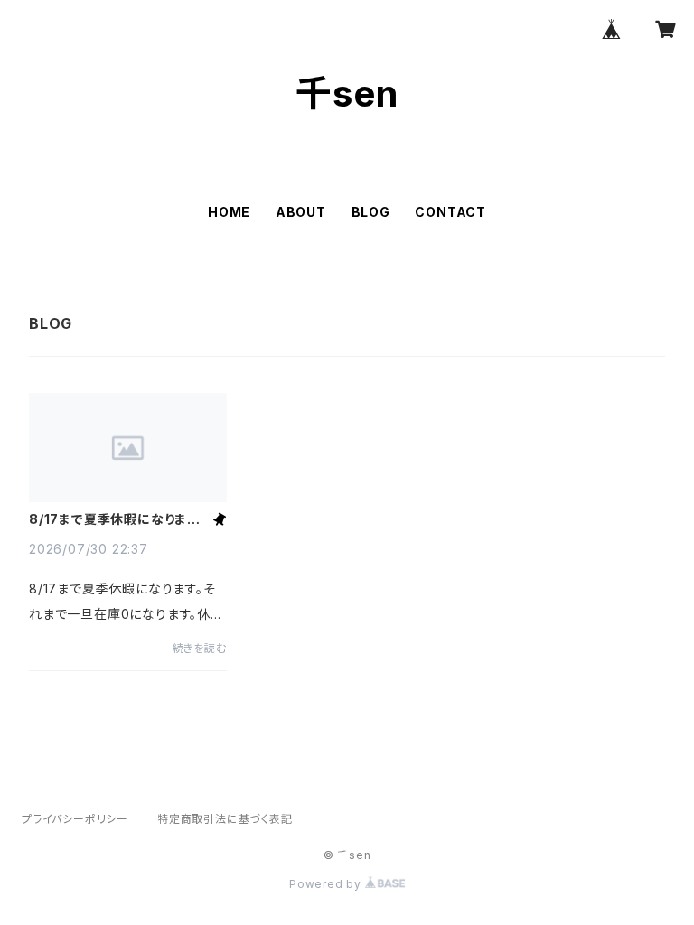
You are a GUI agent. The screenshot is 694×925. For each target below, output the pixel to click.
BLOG (371, 212)
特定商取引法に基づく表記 (225, 819)
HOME (229, 212)
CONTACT (450, 212)
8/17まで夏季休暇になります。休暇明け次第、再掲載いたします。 (117, 519)
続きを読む (200, 648)
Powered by (327, 884)
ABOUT (301, 212)
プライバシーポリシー (75, 819)
